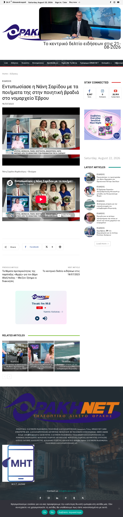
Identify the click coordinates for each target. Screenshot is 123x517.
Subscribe (116, 90)
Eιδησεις (14, 73)
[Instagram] (114, 2)
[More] (60, 247)
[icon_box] (74, 2)
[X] (83, 498)
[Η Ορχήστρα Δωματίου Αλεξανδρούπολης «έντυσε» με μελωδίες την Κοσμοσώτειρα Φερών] (41, 356)
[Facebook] (110, 2)
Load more (101, 243)
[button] (117, 63)
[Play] (37, 318)
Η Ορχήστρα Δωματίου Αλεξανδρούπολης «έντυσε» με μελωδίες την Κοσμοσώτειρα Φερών (40, 365)
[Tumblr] (74, 498)
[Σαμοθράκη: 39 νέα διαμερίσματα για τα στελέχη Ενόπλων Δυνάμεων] (89, 231)
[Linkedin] (57, 498)
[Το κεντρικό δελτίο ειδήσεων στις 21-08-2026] (80, 23)
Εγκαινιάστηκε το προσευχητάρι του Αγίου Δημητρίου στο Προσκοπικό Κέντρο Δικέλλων (15, 366)
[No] (119, 508)
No (52, 512)
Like (89, 90)
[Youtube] (118, 2)
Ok (44, 512)
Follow (102, 90)
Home (5, 73)
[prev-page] (4, 377)
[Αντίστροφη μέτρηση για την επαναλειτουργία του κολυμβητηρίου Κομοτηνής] (67, 356)
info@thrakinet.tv (67, 491)
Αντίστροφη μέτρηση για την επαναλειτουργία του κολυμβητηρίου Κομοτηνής (67, 366)
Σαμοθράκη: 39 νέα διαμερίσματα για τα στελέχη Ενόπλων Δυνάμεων (107, 233)
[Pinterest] (66, 498)
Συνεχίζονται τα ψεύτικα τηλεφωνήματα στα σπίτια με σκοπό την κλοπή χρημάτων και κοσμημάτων (108, 219)
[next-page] (9, 377)
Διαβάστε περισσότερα (70, 512)
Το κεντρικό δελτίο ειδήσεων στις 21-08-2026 (82, 45)
